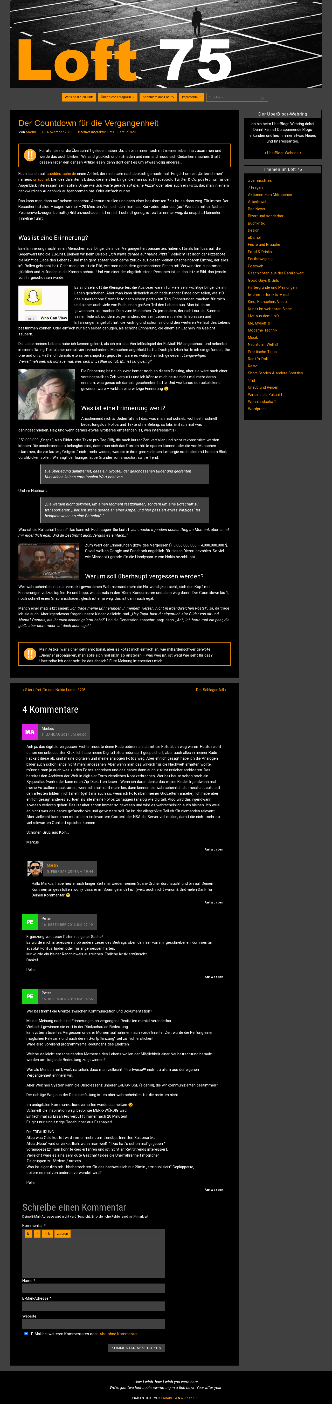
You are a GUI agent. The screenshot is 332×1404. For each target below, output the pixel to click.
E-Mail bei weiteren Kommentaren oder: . (84, 1334)
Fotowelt (256, 266)
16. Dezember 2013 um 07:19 (67, 925)
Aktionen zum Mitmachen (270, 194)
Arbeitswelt (258, 201)
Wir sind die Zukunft (265, 394)
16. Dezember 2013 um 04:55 (67, 999)
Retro (253, 366)
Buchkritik (256, 223)
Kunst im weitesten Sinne (270, 309)
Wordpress (257, 409)
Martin (31, 132)
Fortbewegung (260, 258)
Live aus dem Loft (263, 316)
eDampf (255, 237)
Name (28, 1280)
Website (29, 1316)
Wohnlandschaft (262, 401)
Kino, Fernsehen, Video (267, 301)
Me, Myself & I (260, 323)
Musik (253, 337)
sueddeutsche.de (61, 173)
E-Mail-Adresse (36, 1298)
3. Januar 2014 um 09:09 (64, 735)
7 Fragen (255, 187)
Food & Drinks (260, 251)
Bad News (256, 209)
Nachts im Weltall (263, 344)
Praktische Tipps (262, 351)
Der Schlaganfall (211, 689)
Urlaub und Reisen (263, 387)
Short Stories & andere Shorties (275, 373)
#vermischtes (260, 180)
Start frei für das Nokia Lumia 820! (53, 689)
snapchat (41, 179)
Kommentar (34, 1225)
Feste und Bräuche (264, 244)
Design (253, 230)
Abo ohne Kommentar (118, 1334)
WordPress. (190, 1398)
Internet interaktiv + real (97, 132)
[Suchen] (261, 99)
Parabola (169, 1398)
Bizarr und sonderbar (265, 216)
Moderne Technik (262, 330)
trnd (251, 380)
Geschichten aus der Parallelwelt (276, 273)
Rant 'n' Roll (126, 132)
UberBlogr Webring (283, 153)
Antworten (214, 849)
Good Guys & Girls (263, 280)
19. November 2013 (57, 132)
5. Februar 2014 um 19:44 (70, 871)
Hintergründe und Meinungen (272, 287)
